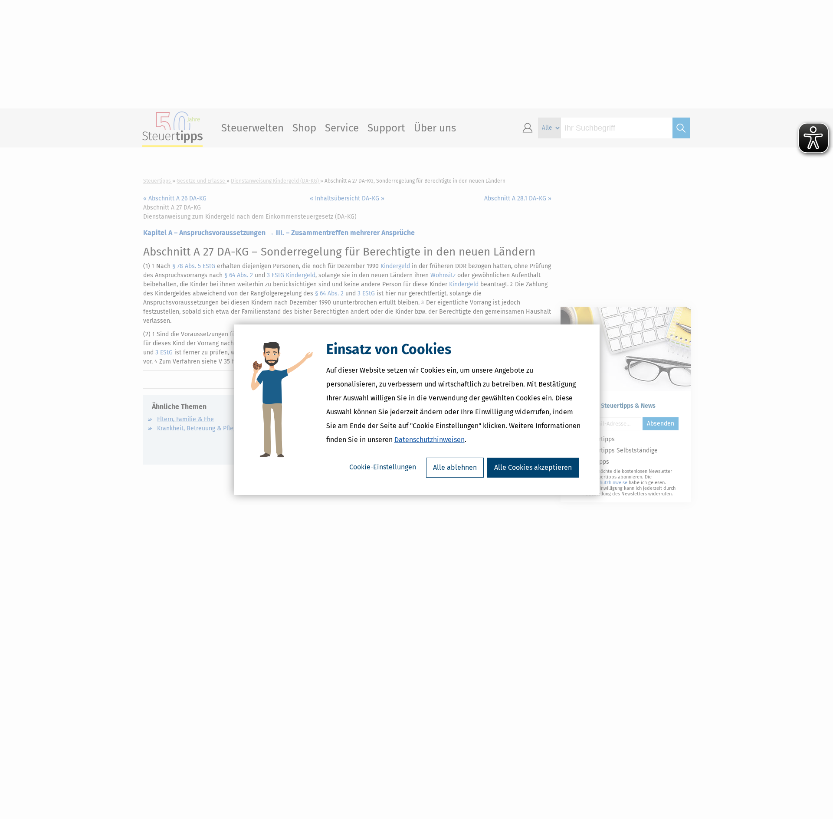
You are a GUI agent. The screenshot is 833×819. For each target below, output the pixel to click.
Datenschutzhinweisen (429, 440)
